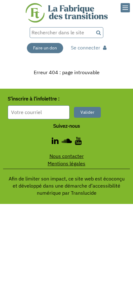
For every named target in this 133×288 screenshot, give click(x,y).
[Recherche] (99, 32)
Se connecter (86, 47)
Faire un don (45, 48)
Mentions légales (66, 163)
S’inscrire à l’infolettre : (34, 98)
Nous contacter (66, 156)
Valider (87, 112)
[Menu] (125, 7)
